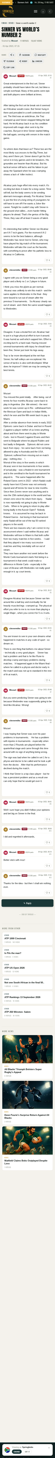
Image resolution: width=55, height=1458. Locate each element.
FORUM (4, 23)
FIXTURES (6, 2)
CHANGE (17, 1451)
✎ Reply (27, 903)
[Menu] (35, 11)
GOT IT (27, 1451)
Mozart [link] (14, 41)
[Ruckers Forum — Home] (8, 11)
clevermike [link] (14, 270)
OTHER (11, 23)
